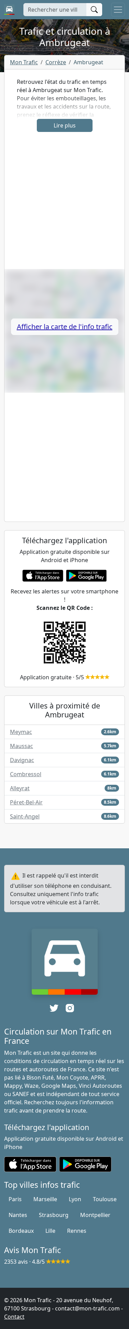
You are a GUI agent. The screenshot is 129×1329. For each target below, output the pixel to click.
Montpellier (95, 1215)
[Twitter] (54, 1008)
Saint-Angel (25, 816)
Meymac (21, 732)
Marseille (45, 1199)
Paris (15, 1199)
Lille (50, 1231)
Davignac (22, 760)
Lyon (75, 1199)
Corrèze (55, 62)
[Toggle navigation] (118, 9)
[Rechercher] (94, 9)
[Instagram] (70, 1008)
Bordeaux (21, 1231)
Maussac (21, 746)
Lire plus (65, 125)
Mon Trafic (24, 62)
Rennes (76, 1231)
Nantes (18, 1215)
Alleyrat (20, 788)
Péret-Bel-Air (26, 802)
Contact (14, 1316)
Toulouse (105, 1199)
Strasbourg (53, 1215)
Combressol (25, 774)
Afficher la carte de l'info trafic (64, 326)
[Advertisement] (64, 204)
